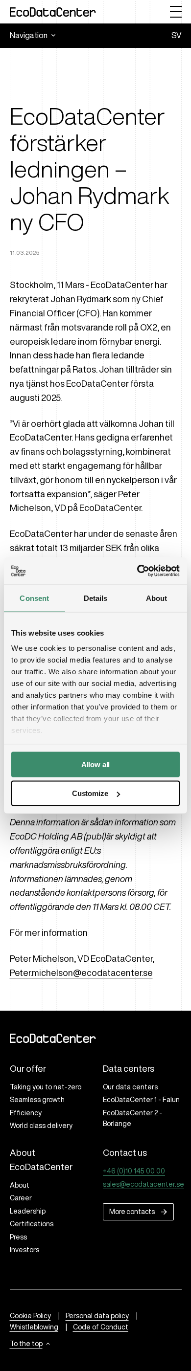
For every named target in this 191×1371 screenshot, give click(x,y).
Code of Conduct (100, 1327)
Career (21, 1197)
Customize (90, 793)
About (19, 1185)
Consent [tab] (34, 598)
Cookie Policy (30, 1315)
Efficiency (26, 1112)
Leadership (28, 1211)
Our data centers (130, 1087)
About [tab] (156, 598)
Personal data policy (97, 1315)
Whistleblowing (34, 1327)
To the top (26, 1343)
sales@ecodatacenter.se (143, 1184)
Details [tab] (96, 598)
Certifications (31, 1223)
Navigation (29, 35)
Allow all (95, 764)
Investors (24, 1249)
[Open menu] (176, 12)
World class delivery (41, 1125)
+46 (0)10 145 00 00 (134, 1171)
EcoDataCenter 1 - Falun (141, 1099)
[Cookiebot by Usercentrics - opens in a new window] (137, 571)
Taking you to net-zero (45, 1087)
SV (176, 35)
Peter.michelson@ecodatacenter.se (81, 972)
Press (18, 1237)
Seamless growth (37, 1099)
